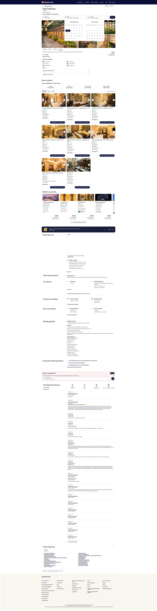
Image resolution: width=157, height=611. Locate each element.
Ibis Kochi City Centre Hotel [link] (49, 563)
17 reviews (45, 389)
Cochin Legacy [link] (47, 564)
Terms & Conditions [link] (90, 582)
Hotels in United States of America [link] (48, 590)
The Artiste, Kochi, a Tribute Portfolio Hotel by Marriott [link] (55, 557)
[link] (112, 6)
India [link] (46, 570)
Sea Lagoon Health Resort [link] (49, 553)
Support (102, 2)
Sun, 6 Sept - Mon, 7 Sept (72, 17)
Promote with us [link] (75, 589)
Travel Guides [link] (105, 586)
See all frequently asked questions (74, 367)
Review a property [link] (60, 588)
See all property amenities (72, 304)
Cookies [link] (88, 586)
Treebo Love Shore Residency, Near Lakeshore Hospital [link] (89, 555)
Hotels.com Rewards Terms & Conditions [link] (92, 592)
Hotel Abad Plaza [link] (81, 557)
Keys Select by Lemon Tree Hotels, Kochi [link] (52, 562)
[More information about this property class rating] (46, 10)
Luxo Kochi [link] (46, 558)
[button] (71, 28)
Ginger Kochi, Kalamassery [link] (49, 554)
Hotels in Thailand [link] (45, 588)
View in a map (70, 256)
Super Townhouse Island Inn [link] (50, 561)
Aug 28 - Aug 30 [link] (88, 87)
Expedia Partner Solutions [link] (76, 587)
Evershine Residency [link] (48, 566)
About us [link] (104, 582)
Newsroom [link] (74, 585)
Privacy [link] (88, 584)
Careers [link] (104, 584)
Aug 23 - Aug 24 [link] (50, 87)
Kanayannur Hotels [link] (55, 570)
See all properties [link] (48, 6)
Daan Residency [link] (47, 559)
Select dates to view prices (57, 122)
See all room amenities (72, 314)
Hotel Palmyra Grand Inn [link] (83, 554)
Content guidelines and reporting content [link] (93, 589)
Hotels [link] (43, 570)
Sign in (113, 2)
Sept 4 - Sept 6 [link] (106, 87)
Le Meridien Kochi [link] (82, 553)
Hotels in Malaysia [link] (45, 600)
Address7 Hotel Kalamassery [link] (50, 556)
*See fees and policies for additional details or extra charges (78, 293)
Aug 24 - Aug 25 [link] (69, 87)
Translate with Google (72, 426)
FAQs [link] (58, 584)
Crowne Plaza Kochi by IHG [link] (83, 561)
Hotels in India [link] (44, 582)
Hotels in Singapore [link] (45, 594)
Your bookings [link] (59, 582)
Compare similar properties (79, 222)
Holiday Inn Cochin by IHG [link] (83, 559)
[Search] (112, 378)
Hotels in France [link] (44, 598)
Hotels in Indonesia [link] (45, 592)
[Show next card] (115, 207)
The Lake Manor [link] (81, 558)
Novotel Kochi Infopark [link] (83, 565)
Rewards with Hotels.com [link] (107, 588)
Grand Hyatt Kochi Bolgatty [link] (49, 565)
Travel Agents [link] (74, 591)
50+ (112, 46)
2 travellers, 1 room (94, 17)
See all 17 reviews (46, 56)
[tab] (46, 550)
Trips (106, 2)
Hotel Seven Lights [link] (82, 556)
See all (43, 67)
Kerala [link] (49, 570)
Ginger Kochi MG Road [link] (83, 563)
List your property (94, 2)
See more (69, 271)
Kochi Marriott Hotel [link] (82, 562)
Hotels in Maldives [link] (45, 596)
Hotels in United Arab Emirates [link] (47, 584)
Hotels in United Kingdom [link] (46, 586)
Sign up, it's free (111, 229)
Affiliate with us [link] (75, 583)
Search (112, 17)
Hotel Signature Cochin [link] (49, 555)
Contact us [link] (59, 586)
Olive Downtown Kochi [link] (83, 564)
